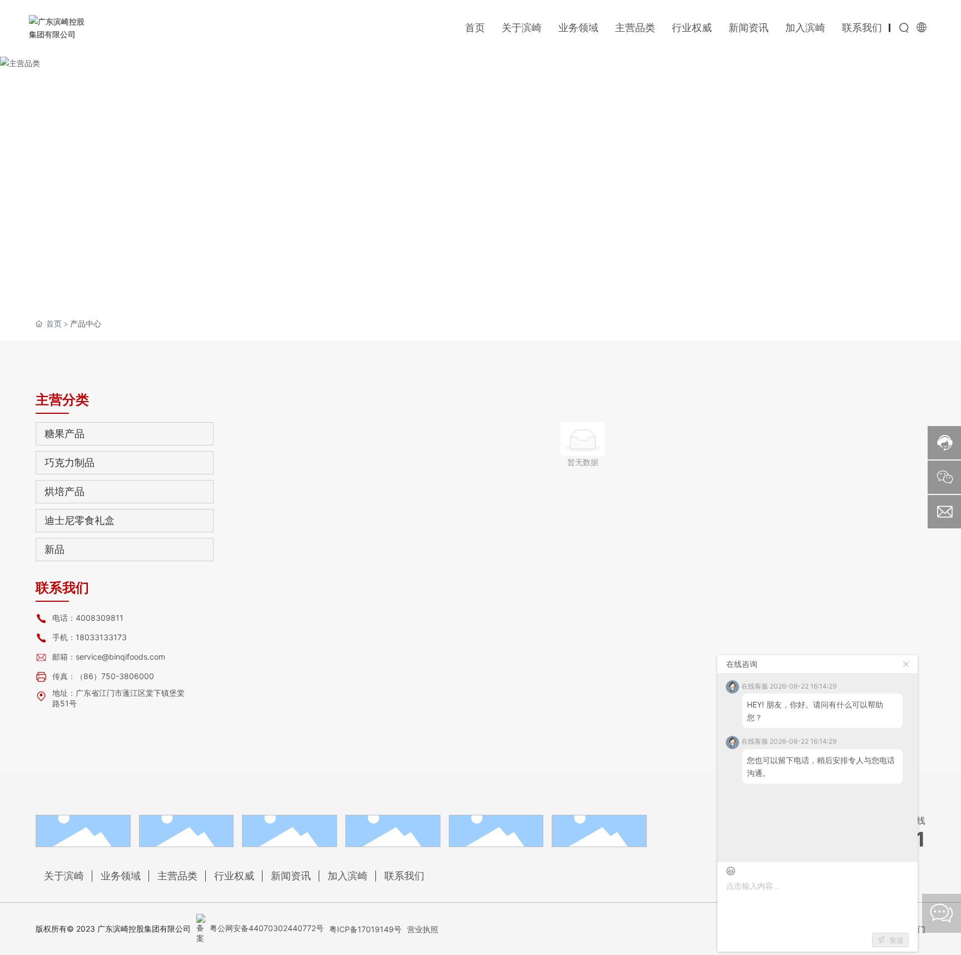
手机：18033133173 (89, 637)
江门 (917, 929)
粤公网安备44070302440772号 (265, 928)
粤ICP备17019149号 (365, 929)
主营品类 (177, 876)
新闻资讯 (291, 876)
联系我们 (404, 876)
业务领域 (121, 876)
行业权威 (234, 876)
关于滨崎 (64, 876)
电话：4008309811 (87, 617)
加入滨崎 (348, 876)
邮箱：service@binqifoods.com (108, 656)
